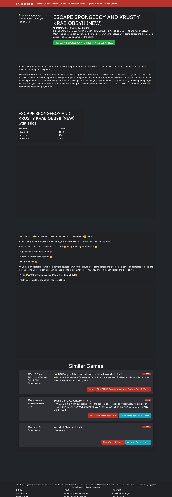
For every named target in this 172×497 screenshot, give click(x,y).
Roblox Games (43, 3)
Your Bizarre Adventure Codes (134, 415)
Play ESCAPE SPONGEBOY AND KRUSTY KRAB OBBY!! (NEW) (84, 43)
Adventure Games (76, 3)
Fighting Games (94, 3)
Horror (147, 400)
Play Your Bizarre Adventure (103, 415)
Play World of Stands (113, 442)
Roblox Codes (59, 3)
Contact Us (21, 493)
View (91, 389)
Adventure (146, 374)
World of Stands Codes (138, 442)
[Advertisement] (86, 54)
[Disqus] (86, 324)
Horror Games (110, 3)
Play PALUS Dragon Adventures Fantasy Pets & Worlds (123, 389)
